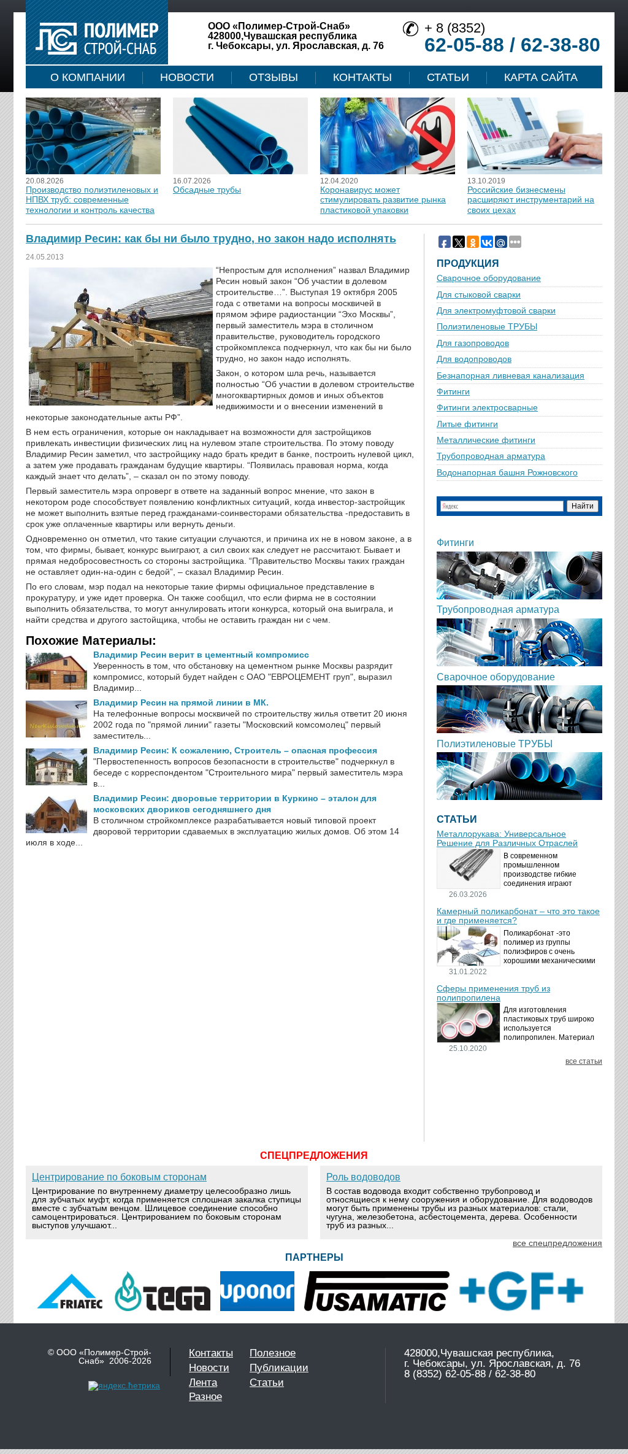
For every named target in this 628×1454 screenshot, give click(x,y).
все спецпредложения (557, 1243)
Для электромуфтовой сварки (496, 310)
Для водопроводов (474, 359)
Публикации (279, 1368)
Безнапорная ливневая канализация (510, 375)
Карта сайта (541, 77)
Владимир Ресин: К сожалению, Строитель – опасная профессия (235, 750)
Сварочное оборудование (489, 278)
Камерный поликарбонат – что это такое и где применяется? (518, 916)
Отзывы (273, 77)
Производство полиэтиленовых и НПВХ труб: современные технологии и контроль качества (92, 200)
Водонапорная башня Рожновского (507, 472)
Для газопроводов (473, 343)
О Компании (87, 77)
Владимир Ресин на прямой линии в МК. (181, 702)
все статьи (583, 1062)
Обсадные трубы (207, 189)
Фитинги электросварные (487, 407)
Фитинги (453, 391)
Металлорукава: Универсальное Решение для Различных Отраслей (507, 838)
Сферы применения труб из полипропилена (493, 993)
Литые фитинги (467, 424)
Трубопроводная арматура (491, 456)
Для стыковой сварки (479, 294)
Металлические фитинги (486, 440)
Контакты (362, 77)
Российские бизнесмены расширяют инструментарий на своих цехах (530, 200)
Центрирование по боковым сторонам (119, 1177)
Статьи (448, 77)
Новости (187, 77)
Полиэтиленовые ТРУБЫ (487, 326)
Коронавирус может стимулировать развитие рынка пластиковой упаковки (383, 200)
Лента (203, 1382)
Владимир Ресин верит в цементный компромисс (201, 655)
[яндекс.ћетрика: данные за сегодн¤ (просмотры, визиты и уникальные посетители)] (124, 1386)
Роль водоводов (363, 1177)
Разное (205, 1396)
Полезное (273, 1353)
